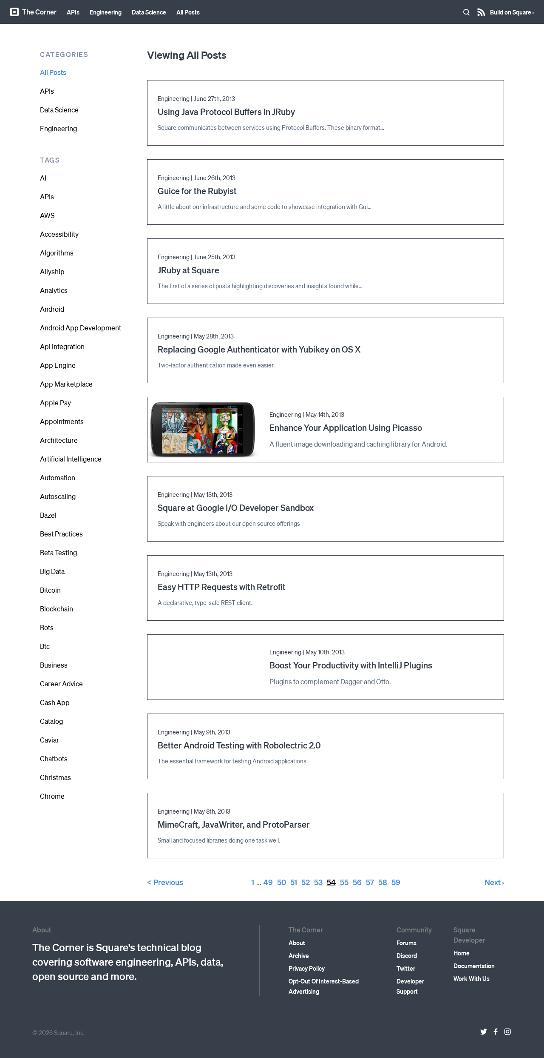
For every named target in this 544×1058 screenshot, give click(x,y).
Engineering (106, 12)
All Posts (188, 12)
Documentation (474, 965)
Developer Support (410, 986)
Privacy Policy (307, 968)
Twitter (406, 968)
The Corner (39, 11)
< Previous (165, 882)
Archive (299, 955)
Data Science (149, 12)
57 (370, 882)
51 (293, 882)
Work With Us (471, 978)
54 (331, 882)
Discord (407, 955)
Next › (494, 882)
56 (357, 882)
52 (305, 882)
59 (395, 882)
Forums (406, 942)
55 (344, 882)
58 (382, 882)
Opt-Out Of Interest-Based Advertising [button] (324, 986)
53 (318, 882)
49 (268, 882)
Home (461, 953)
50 (281, 882)
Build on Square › (512, 9)
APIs (73, 12)
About (297, 942)
